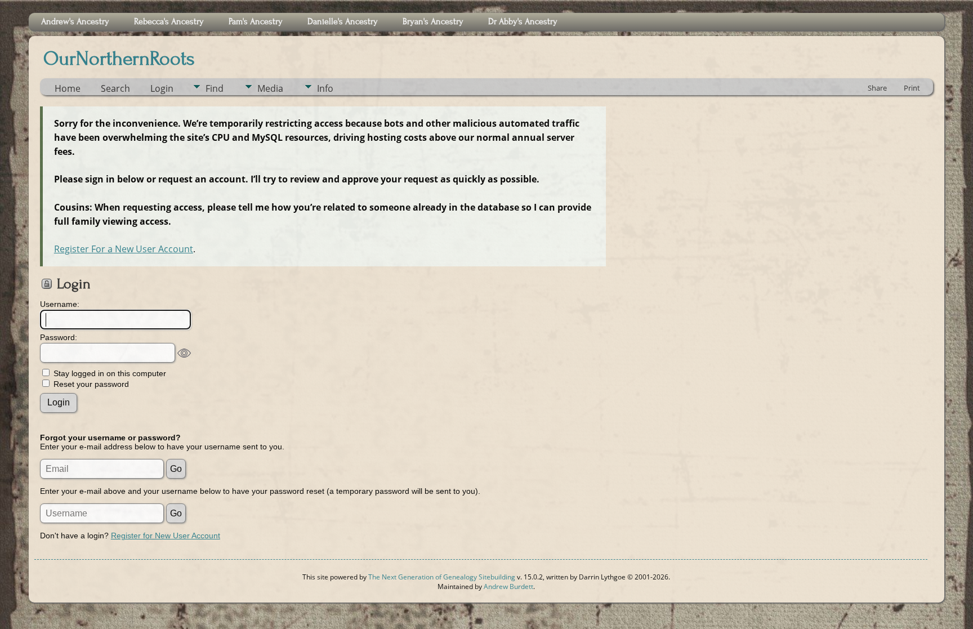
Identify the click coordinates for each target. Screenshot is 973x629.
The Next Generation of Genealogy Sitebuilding (441, 577)
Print (912, 88)
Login (161, 88)
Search (115, 88)
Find (215, 88)
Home (68, 88)
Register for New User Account (165, 535)
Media (270, 88)
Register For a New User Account (123, 249)
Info (325, 88)
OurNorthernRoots (119, 58)
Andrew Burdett (508, 586)
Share (877, 88)
